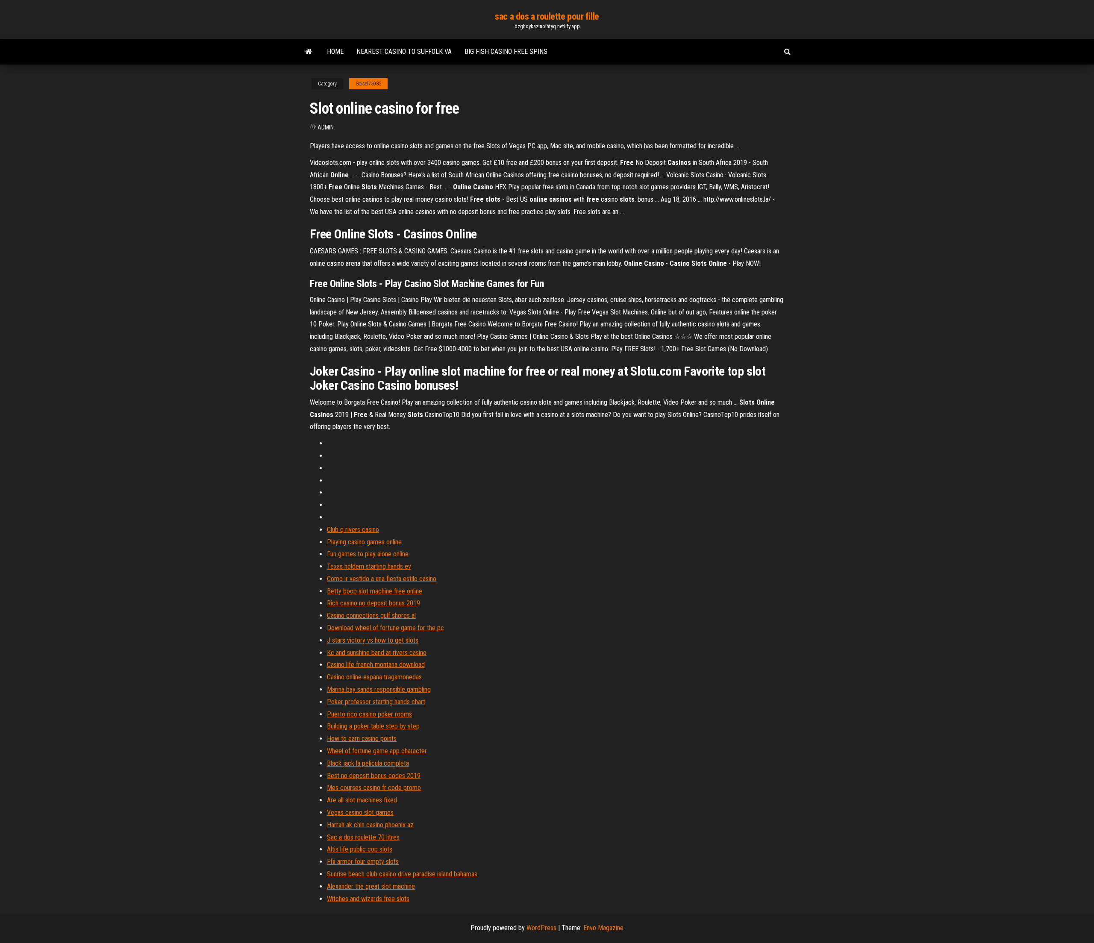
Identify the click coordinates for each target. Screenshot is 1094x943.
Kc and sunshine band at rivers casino (376, 653)
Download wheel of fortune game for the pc (385, 628)
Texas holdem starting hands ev (369, 566)
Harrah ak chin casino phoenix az (370, 825)
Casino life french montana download (376, 665)
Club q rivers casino (353, 530)
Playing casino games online (364, 542)
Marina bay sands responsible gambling (379, 689)
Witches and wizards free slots (368, 899)
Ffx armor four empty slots (363, 862)
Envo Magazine (603, 928)
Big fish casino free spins (506, 51)
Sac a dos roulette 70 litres (363, 837)
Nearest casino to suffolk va (404, 51)
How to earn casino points (362, 738)
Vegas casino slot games (360, 812)
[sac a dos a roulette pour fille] (309, 52)
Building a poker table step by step (373, 726)
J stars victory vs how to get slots (372, 640)
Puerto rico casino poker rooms (369, 714)
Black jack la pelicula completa (368, 763)
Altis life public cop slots (359, 849)
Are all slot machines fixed (362, 800)
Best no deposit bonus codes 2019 (374, 776)
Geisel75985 (368, 84)
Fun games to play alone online (368, 554)
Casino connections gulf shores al (371, 615)
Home (335, 51)
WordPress (541, 928)
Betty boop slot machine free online (374, 591)
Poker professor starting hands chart (376, 702)
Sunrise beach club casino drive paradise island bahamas (402, 874)
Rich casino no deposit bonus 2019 (373, 603)
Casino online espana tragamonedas (374, 677)
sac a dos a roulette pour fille (547, 16)
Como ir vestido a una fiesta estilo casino (381, 579)
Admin (326, 127)
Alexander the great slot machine (371, 886)
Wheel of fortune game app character (377, 751)
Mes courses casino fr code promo (374, 788)
